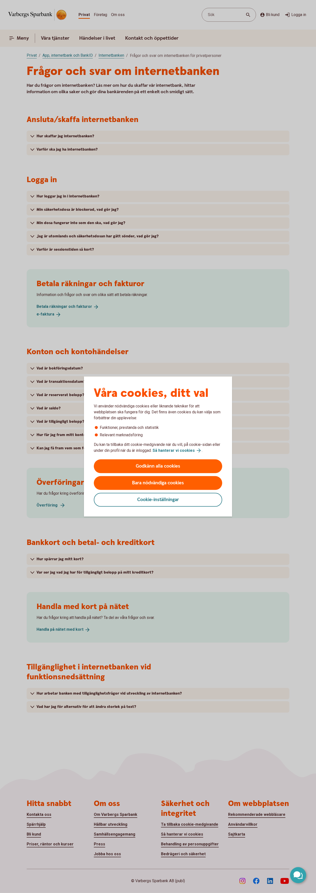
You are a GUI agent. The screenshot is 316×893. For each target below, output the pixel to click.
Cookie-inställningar (158, 500)
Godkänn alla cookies (158, 466)
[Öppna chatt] (298, 875)
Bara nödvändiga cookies (158, 483)
